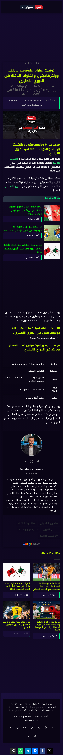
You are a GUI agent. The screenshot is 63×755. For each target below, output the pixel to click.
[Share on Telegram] (28, 751)
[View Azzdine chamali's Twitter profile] (31, 461)
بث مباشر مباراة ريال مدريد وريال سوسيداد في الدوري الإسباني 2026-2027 (22, 229)
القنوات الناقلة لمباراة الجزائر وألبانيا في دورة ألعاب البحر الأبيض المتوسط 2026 (17, 586)
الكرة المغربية (31, 721)
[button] (31, 383)
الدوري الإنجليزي (13, 186)
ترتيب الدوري (49, 529)
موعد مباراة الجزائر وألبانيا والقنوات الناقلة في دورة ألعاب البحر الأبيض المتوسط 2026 (47, 626)
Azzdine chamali (33, 100)
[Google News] (31, 544)
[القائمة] (5, 9)
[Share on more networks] (13, 751)
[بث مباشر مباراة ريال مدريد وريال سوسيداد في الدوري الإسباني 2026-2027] (52, 233)
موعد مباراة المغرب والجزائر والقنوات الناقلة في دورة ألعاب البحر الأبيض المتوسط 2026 (25, 210)
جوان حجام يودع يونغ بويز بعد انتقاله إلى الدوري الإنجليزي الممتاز (16, 624)
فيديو (17, 717)
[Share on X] (50, 751)
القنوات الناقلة (25, 523)
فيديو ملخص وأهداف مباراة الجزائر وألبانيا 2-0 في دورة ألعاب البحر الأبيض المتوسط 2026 (23, 249)
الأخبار (26, 63)
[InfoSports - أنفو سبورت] (31, 7)
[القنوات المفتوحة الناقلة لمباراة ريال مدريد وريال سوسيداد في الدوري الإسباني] (46, 572)
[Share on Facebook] (42, 751)
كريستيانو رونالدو (27, 529)
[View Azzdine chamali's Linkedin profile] (25, 461)
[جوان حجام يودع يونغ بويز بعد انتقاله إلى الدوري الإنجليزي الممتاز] (16, 610)
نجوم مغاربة (26, 717)
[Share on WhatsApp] (20, 751)
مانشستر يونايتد (48, 536)
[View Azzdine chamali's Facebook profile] (37, 461)
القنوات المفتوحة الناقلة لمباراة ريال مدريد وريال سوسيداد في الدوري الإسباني (46, 586)
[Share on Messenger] (35, 751)
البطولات (38, 717)
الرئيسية (33, 63)
